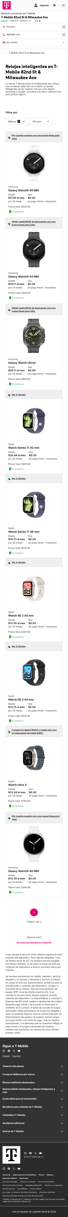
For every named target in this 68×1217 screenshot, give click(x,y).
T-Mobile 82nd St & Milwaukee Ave (26, 52)
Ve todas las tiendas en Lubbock (34, 942)
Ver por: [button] (41, 121)
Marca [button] (12, 121)
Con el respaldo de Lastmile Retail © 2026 (34, 1211)
